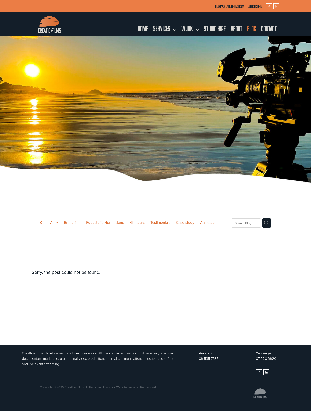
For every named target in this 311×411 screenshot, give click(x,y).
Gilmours (137, 222)
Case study (185, 222)
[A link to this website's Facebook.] (269, 6)
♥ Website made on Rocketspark (135, 387)
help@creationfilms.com (229, 6)
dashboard (104, 387)
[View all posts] (41, 223)
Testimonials (160, 222)
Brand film (72, 222)
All (52, 222)
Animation (208, 222)
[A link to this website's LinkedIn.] (276, 6)
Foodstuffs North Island (105, 222)
